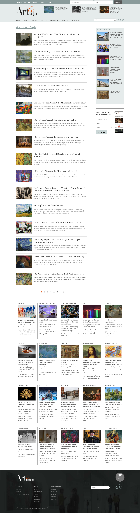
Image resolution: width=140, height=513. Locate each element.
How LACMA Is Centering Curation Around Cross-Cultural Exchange (69, 329)
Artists (53, 494)
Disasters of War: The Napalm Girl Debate (25, 446)
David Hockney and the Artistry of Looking (116, 46)
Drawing (43, 386)
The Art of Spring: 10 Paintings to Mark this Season (57, 51)
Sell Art (53, 499)
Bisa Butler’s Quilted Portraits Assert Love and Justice (69, 447)
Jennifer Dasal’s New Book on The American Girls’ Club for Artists (113, 447)
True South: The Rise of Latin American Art (47, 326)
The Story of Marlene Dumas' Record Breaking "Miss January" (47, 460)
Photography (23, 428)
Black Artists (67, 428)
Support (18, 489)
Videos (36, 497)
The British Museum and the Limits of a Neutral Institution (69, 418)
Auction (42, 428)
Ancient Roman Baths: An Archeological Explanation (69, 366)
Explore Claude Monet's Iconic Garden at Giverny (113, 403)
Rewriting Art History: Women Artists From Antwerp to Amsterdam (116, 10)
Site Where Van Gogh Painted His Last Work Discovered (59, 273)
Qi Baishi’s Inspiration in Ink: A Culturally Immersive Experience (113, 334)
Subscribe (101, 132)
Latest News (38, 492)
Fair (84, 428)
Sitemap (18, 492)
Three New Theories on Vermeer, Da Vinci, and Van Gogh (60, 256)
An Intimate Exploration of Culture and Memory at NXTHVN (69, 458)
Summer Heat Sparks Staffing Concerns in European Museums (68, 404)
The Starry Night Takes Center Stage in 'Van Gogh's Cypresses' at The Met (57, 240)
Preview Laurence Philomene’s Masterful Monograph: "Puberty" (112, 453)
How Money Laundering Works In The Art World (26, 321)
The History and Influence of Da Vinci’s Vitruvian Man (91, 377)
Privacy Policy (31, 508)
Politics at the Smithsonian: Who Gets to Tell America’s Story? (116, 82)
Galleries (54, 492)
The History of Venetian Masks (115, 91)
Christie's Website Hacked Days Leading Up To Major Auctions (58, 155)
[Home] (28, 11)
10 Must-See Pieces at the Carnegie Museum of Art (56, 136)
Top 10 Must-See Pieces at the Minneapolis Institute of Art (60, 102)
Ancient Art (23, 386)
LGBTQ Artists (111, 428)
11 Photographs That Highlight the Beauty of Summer (90, 418)
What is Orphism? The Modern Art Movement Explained (112, 409)
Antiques (21, 303)
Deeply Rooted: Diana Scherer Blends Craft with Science (26, 369)
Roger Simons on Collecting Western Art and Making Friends (91, 447)
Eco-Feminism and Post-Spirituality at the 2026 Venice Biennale (69, 322)
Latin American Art (47, 303)
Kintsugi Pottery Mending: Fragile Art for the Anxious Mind (113, 327)
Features (36, 489)
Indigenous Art (111, 343)
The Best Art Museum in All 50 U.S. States (70, 335)
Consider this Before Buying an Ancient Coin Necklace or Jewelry (25, 418)
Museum (64, 386)
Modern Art (110, 386)
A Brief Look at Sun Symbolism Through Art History (26, 404)
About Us (19, 487)
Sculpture (22, 343)
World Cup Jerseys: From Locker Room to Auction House (47, 453)
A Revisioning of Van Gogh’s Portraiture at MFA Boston (59, 68)
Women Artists (89, 386)
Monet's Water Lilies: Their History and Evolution (62, 8)
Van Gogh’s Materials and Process (49, 205)
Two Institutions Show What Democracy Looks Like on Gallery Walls (69, 411)
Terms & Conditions (22, 494)
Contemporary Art (69, 303)
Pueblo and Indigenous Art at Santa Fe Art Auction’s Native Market (113, 362)
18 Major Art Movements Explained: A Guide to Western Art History (91, 363)
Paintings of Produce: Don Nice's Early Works (115, 70)
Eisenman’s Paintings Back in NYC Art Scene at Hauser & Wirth (113, 460)
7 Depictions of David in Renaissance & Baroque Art (90, 371)
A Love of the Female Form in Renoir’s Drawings (48, 410)
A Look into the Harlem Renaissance (68, 452)
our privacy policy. (100, 507)
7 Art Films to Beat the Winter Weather (51, 85)
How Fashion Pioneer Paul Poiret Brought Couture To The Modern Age (70, 372)
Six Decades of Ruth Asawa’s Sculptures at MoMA (46, 416)
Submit (118, 2)
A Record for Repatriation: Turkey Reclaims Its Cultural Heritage (26, 411)
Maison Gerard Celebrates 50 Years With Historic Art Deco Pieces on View (26, 332)
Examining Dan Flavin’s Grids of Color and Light (116, 57)
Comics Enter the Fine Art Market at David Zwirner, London (47, 404)
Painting (43, 343)
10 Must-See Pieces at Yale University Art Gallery (55, 119)
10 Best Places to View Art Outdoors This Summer (26, 375)
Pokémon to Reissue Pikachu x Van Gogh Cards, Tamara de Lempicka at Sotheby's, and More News (60, 189)
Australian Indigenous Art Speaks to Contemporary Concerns (113, 369)
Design (64, 343)
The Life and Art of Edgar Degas (111, 321)
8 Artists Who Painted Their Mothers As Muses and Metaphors (56, 35)
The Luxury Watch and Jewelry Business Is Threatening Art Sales (47, 447)
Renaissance (88, 343)
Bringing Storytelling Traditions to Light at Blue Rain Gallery (25, 362)
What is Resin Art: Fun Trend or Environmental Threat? (112, 416)
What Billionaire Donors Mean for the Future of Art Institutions (116, 35)
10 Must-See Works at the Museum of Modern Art (56, 171)
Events (36, 494)
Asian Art (109, 303)
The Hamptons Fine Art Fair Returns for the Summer (90, 458)
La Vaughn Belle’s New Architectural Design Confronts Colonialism (90, 332)
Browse (53, 489)
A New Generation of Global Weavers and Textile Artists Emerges (89, 9)
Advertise (37, 501)
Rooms (53, 497)
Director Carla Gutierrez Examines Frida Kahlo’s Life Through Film (48, 332)
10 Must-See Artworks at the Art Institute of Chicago (57, 222)
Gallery (86, 303)
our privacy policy (49, 507)
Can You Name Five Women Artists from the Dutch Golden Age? (91, 411)
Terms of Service (39, 508)
